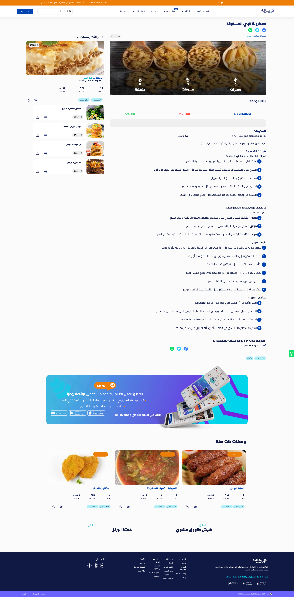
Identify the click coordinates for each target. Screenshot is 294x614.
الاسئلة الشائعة (139, 11)
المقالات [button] (186, 11)
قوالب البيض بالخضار (72, 126)
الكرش (170, 563)
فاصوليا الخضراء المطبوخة (162, 488)
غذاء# (227, 507)
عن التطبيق (25, 11)
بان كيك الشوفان (74, 144)
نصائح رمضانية (154, 572)
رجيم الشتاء (169, 559)
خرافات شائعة (168, 579)
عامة (184, 563)
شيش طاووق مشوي (194, 529)
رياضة (184, 578)
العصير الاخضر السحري (72, 108)
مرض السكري (168, 571)
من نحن (154, 11)
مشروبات (156, 576)
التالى (90, 525)
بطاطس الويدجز (74, 162)
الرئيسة (142, 559)
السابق (202, 525)
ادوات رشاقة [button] (170, 11)
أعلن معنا (123, 11)
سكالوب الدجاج (101, 488)
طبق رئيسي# (84, 100)
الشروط (24, 594)
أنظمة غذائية (168, 567)
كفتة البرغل (237, 488)
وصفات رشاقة (260, 36)
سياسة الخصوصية (39, 594)
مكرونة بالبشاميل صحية (90, 80)
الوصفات (99, 78)
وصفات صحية (181, 574)
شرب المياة (169, 575)
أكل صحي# (97, 100)
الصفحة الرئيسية (202, 11)
